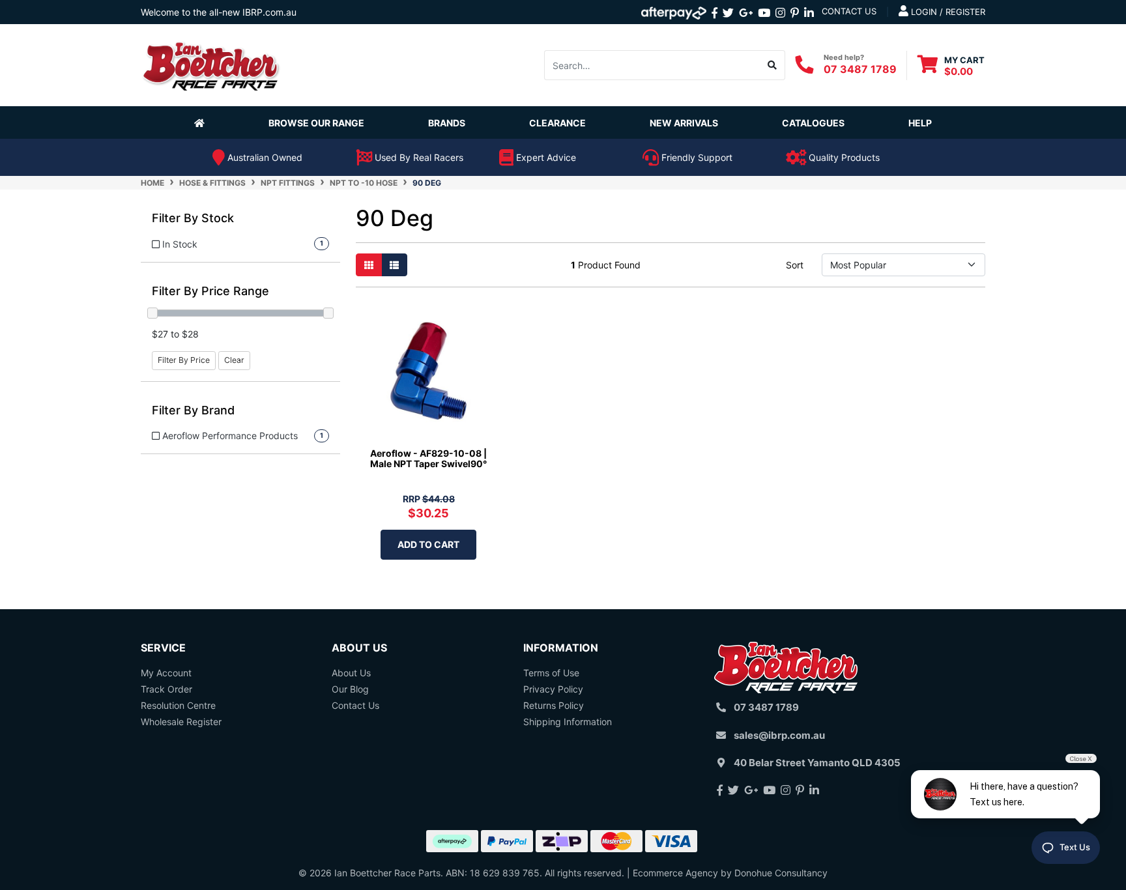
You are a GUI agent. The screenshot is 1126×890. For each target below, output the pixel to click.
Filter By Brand (193, 410)
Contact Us (355, 705)
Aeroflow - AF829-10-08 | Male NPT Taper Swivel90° (428, 459)
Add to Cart (428, 544)
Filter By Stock (193, 218)
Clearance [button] (557, 122)
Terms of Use (551, 672)
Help (920, 122)
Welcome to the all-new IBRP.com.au (218, 12)
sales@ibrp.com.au (779, 735)
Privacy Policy (553, 689)
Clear (234, 360)
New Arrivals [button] (684, 122)
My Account (166, 672)
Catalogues (813, 122)
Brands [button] (446, 122)
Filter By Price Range (210, 291)
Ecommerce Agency (675, 872)
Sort (794, 264)
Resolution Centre (178, 705)
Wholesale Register (181, 721)
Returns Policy (553, 705)
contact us (849, 11)
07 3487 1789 (860, 68)
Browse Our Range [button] (316, 122)
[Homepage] (202, 122)
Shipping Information (567, 721)
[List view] (394, 264)
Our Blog (350, 689)
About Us (351, 672)
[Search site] (772, 65)
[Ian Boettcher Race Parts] (211, 64)
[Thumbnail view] (369, 264)
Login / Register (946, 12)
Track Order (166, 689)
